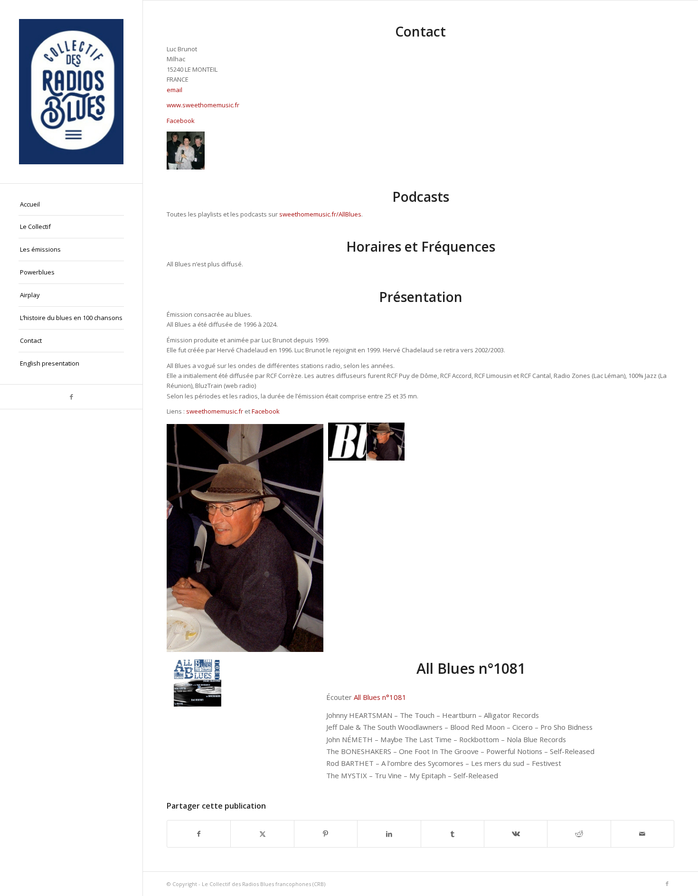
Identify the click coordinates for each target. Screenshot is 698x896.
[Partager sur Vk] (515, 834)
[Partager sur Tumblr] (452, 834)
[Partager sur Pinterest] (325, 834)
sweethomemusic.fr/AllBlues (320, 214)
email (174, 89)
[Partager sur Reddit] (578, 834)
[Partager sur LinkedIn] (389, 834)
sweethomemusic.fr (214, 411)
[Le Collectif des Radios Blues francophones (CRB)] (71, 91)
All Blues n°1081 (380, 697)
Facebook (181, 120)
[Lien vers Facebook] (71, 397)
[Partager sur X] (262, 834)
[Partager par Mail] (642, 834)
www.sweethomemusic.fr (203, 105)
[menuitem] (71, 204)
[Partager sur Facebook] (198, 834)
